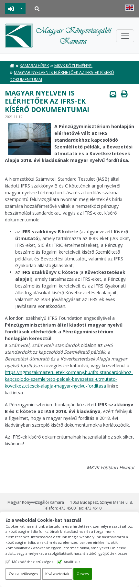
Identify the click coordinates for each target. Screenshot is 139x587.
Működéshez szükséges (32, 561)
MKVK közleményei (73, 65)
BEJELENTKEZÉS (11, 8)
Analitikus (72, 561)
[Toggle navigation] (125, 35)
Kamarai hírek (34, 65)
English (129, 8)
